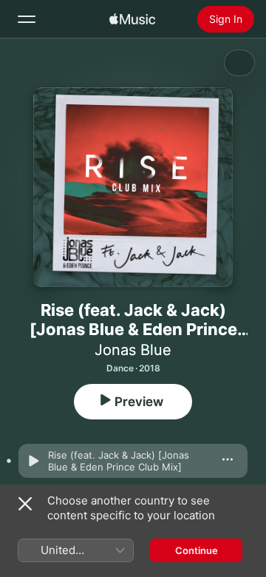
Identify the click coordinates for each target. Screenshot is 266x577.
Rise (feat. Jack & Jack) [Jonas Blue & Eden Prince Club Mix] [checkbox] (118, 461)
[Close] (25, 503)
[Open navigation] (26, 19)
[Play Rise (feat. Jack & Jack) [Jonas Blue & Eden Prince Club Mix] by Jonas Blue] (33, 461)
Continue (196, 550)
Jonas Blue (133, 350)
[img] (132, 19)
